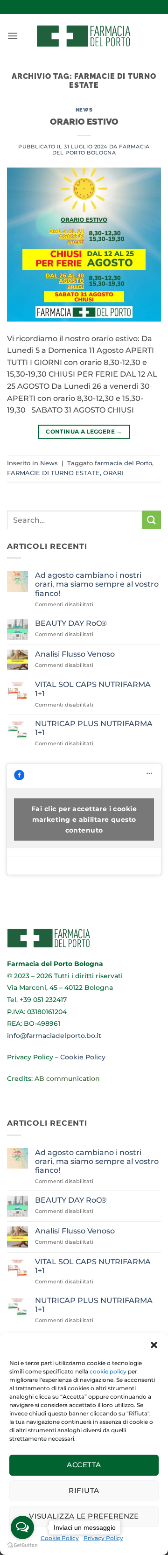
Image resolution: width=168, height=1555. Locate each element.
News (84, 109)
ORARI (113, 472)
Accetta (84, 1464)
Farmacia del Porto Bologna (101, 149)
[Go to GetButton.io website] (22, 1545)
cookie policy (108, 1371)
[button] (154, 1345)
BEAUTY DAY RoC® (71, 623)
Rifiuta (84, 1490)
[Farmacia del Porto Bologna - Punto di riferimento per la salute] (84, 36)
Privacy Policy (30, 1057)
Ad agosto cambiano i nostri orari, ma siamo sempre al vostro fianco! (97, 584)
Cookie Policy (82, 1057)
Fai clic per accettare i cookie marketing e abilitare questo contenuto (84, 819)
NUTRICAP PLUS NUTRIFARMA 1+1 (94, 728)
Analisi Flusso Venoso (75, 654)
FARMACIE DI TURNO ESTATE (53, 472)
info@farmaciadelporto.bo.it (54, 1035)
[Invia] (151, 520)
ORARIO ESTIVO (84, 121)
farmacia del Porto (123, 463)
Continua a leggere (84, 431)
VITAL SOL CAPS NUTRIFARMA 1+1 (93, 689)
